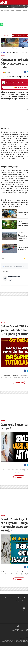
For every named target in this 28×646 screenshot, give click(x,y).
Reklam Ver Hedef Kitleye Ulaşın (17, 629)
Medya (18, 601)
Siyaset (12, 10)
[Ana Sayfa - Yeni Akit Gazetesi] (3, 2)
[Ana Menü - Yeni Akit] (1, 10)
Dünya (20, 598)
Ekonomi (18, 10)
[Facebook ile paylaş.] (25, 72)
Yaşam (4, 52)
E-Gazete (24, 610)
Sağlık (3, 420)
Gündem (6, 10)
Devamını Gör (18, 382)
